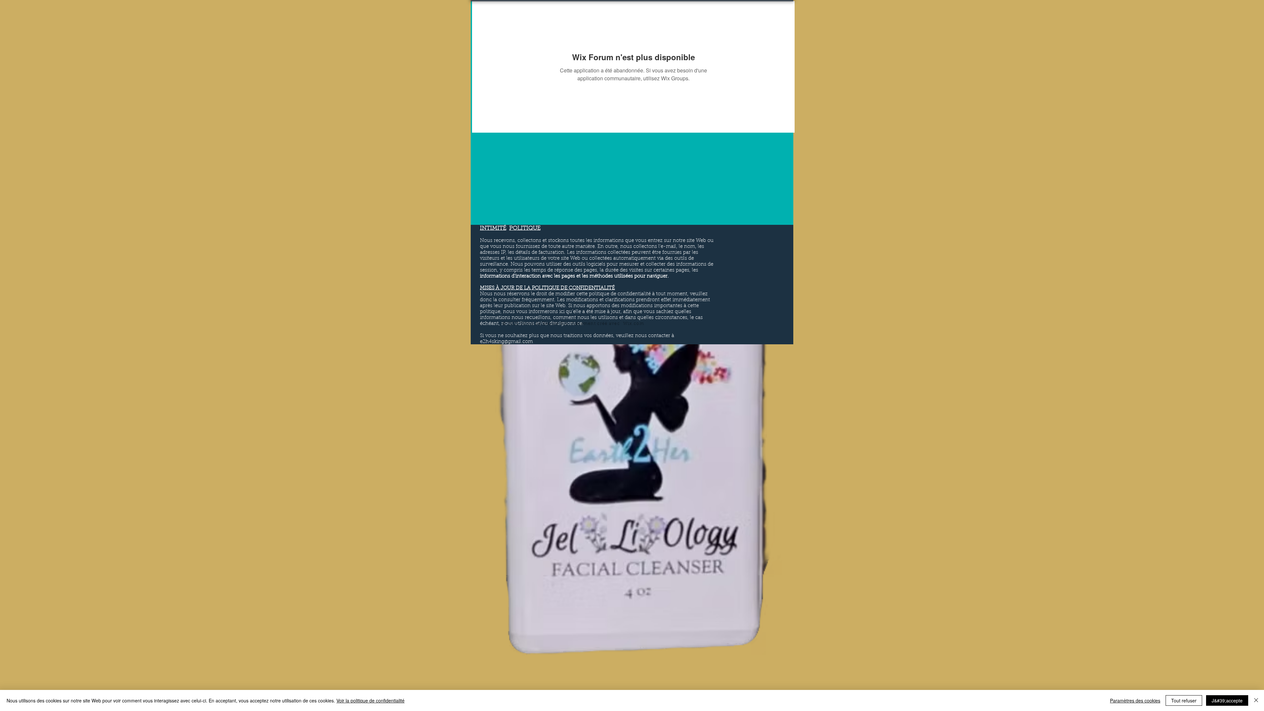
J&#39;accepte (1227, 700)
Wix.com (633, 324)
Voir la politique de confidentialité (370, 700)
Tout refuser (1184, 700)
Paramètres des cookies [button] (1135, 700)
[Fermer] (1256, 700)
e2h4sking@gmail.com (506, 341)
